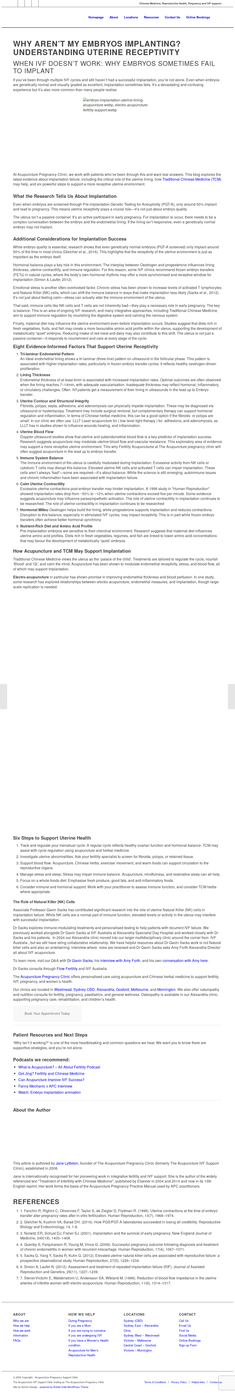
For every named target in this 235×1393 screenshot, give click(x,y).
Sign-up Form (188, 1345)
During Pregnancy (80, 1320)
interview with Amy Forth (120, 960)
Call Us (184, 1320)
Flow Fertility (67, 968)
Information (20, 1335)
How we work (22, 1330)
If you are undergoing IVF (85, 1335)
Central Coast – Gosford (140, 1345)
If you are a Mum (79, 1325)
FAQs (17, 1340)
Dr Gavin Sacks (80, 960)
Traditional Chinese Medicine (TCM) (191, 179)
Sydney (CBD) (133, 1320)
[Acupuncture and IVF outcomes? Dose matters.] (3, 696)
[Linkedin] (35, 3)
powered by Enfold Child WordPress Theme (64, 1387)
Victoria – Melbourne (137, 1340)
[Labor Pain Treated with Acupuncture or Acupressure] (231, 696)
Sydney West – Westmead (141, 1335)
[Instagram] (21, 3)
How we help (21, 1325)
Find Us (184, 1330)
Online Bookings (190, 1340)
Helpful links (198, 1382)
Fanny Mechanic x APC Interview (45, 1086)
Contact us (216, 1382)
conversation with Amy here (185, 960)
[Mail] (14, 3)
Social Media (187, 1335)
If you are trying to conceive (87, 1330)
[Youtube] (42, 3)
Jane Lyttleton (67, 1163)
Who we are (21, 1320)
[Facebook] (28, 3)
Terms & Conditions (155, 1382)
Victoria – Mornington (138, 1350)
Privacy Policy (179, 1382)
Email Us (185, 1325)
